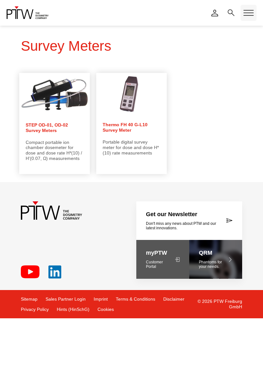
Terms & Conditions (135, 299)
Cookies (106, 309)
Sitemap (29, 299)
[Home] (27, 12)
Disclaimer (173, 299)
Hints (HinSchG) (73, 309)
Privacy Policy (35, 309)
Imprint (101, 299)
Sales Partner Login (66, 299)
